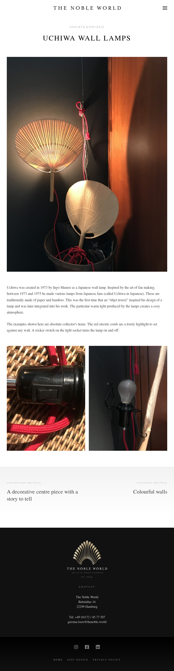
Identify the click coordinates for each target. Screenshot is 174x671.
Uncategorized (87, 27)
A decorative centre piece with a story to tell (42, 495)
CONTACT (87, 586)
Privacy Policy (107, 659)
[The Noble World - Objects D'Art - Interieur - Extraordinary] (87, 8)
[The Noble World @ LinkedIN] (97, 647)
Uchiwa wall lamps (87, 38)
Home (58, 659)
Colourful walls (150, 491)
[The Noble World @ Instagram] (76, 647)
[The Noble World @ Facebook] (87, 647)
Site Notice (77, 659)
